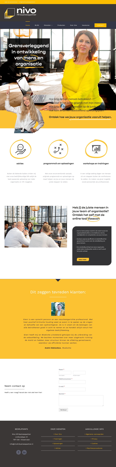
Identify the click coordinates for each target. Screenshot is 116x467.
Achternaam (76, 375)
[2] (58, 137)
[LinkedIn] (24, 452)
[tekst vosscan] (91, 227)
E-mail (62, 386)
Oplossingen (58, 443)
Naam (61, 369)
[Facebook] (18, 452)
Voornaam (61, 375)
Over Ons (58, 434)
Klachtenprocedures (94, 448)
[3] (95, 137)
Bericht (62, 394)
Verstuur (63, 410)
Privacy (94, 439)
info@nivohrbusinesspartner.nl (27, 2)
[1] (21, 137)
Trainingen (58, 439)
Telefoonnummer (65, 379)
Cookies (95, 443)
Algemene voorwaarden (95, 434)
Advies (58, 448)
